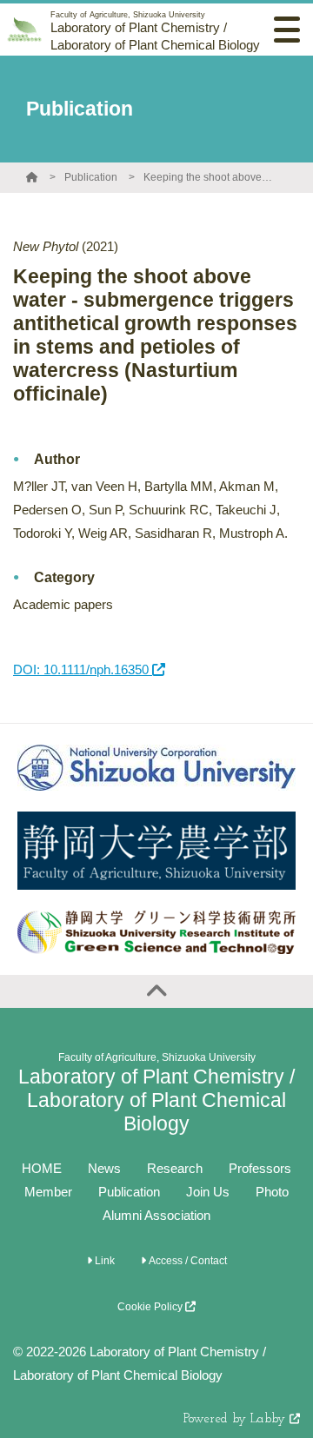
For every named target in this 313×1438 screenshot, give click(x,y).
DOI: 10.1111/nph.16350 (82, 669)
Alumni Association (156, 1215)
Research (175, 1168)
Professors (260, 1168)
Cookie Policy (151, 1307)
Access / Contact (186, 1261)
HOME (42, 1168)
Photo (272, 1191)
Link (103, 1261)
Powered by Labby (236, 1419)
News (104, 1168)
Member (48, 1191)
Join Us (208, 1191)
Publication (90, 177)
